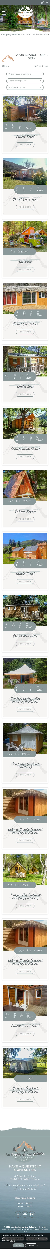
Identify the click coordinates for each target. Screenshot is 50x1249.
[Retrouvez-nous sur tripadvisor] (25, 1214)
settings (12, 1241)
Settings (31, 1245)
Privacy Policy (24, 1229)
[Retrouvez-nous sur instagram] (32, 1214)
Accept (18, 1245)
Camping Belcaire (10, 34)
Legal (14, 1229)
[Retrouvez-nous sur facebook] (18, 1214)
